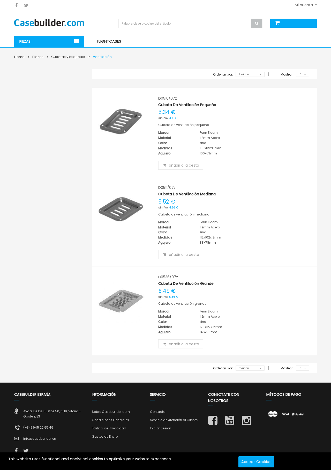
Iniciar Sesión (160, 428)
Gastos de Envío (105, 436)
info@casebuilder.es (39, 438)
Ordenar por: (223, 74)
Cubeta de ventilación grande (186, 283)
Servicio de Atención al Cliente (174, 420)
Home (19, 56)
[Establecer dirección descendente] (269, 74)
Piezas (37, 56)
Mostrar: (287, 74)
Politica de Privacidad (109, 428)
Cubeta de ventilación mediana (187, 194)
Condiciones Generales (110, 420)
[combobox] (191, 23)
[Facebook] (16, 5)
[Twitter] (26, 5)
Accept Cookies (256, 461)
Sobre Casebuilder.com (111, 411)
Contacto (157, 411)
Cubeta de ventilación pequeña (187, 104)
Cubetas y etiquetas (68, 56)
